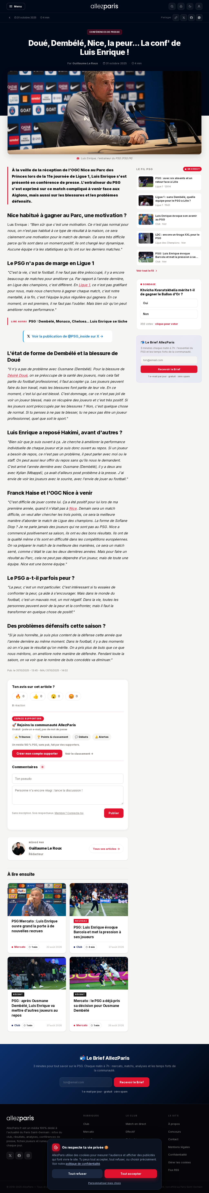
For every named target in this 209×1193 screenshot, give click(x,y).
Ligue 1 (84, 285)
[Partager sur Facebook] (191, 17)
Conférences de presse (104, 32)
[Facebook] (19, 1155)
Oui (145, 303)
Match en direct (136, 1123)
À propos (174, 1123)
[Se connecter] (199, 6)
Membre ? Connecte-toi (69, 813)
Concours (174, 1131)
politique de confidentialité (83, 1163)
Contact (173, 1139)
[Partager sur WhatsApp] (199, 17)
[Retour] (10, 18)
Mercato (88, 1131)
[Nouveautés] (181, 6)
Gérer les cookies (179, 1162)
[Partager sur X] (183, 17)
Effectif (130, 1131)
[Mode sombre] (190, 6)
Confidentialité (177, 1154)
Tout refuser (77, 1173)
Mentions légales (179, 1147)
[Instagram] (28, 1155)
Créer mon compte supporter (37, 753)
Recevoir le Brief (169, 369)
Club (86, 1123)
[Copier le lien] (176, 17)
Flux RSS (173, 1170)
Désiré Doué (17, 375)
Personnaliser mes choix (104, 1183)
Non (146, 314)
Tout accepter (130, 1173)
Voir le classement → (79, 753)
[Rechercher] (172, 6)
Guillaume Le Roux (45, 848)
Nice (73, 508)
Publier (114, 813)
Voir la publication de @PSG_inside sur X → (67, 336)
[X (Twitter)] (10, 1155)
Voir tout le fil (145, 270)
